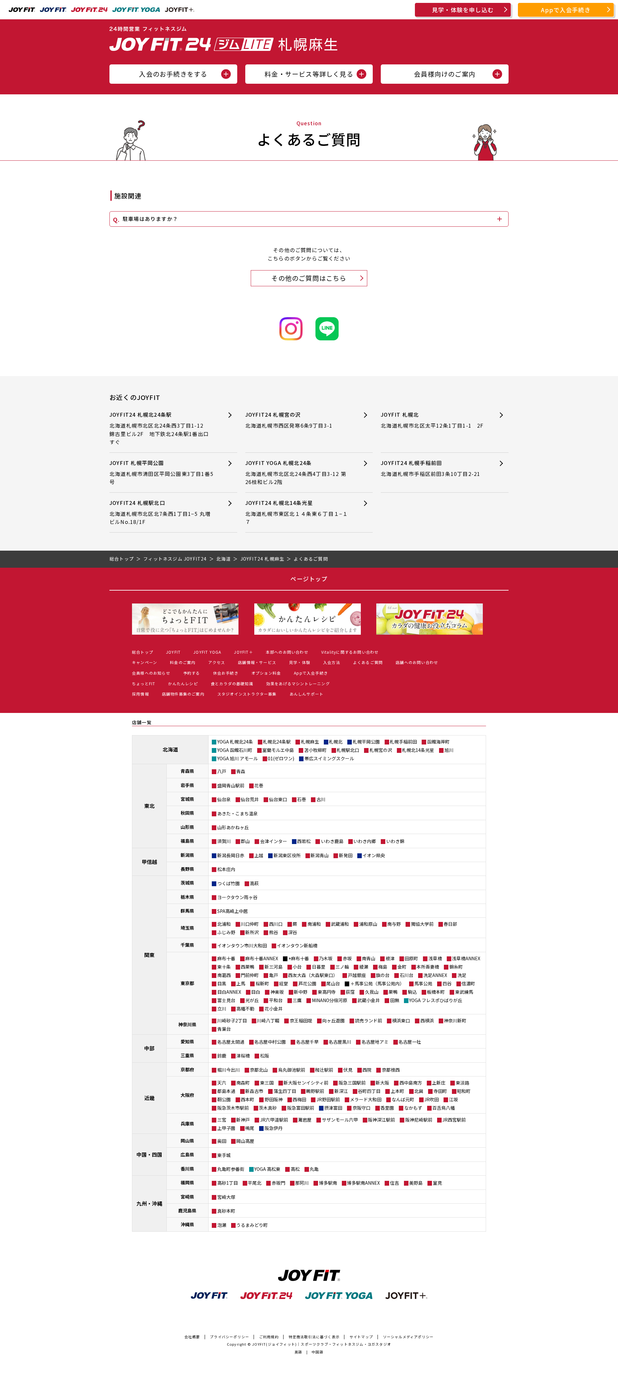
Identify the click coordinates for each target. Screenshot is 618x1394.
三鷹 (297, 1000)
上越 (258, 855)
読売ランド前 (368, 1020)
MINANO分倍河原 (329, 1000)
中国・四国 (149, 1154)
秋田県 (187, 813)
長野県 (187, 869)
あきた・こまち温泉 (237, 813)
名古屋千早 (307, 1041)
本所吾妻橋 (428, 966)
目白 (255, 992)
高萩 (254, 883)
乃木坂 (325, 958)
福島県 (187, 841)
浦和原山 (368, 924)
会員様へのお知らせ (151, 673)
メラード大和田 (365, 1099)
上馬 (240, 983)
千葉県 (187, 945)
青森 (240, 771)
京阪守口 (361, 1108)
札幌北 (335, 741)
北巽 (418, 1091)
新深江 (341, 1091)
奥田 (221, 1141)
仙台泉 (224, 799)
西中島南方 (410, 1082)
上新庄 (438, 1082)
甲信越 (149, 862)
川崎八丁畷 (268, 1020)
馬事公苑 (423, 983)
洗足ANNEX (435, 975)
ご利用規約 (269, 1336)
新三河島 (274, 966)
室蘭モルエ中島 (278, 750)
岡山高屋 (245, 1141)
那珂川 (302, 1183)
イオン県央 (373, 855)
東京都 (187, 983)
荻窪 (350, 992)
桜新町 (262, 983)
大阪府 (187, 1095)
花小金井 (274, 1008)
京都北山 (259, 1070)
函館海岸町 (438, 741)
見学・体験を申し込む (463, 9)
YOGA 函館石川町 (234, 750)
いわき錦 (395, 841)
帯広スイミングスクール (329, 758)
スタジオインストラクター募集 (247, 694)
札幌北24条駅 (277, 741)
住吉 (394, 1183)
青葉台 (224, 1029)
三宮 (221, 1119)
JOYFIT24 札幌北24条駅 (159, 428)
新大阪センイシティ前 (306, 1082)
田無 (394, 1000)
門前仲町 (250, 975)
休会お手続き (226, 673)
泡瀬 (221, 1225)
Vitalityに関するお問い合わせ (350, 652)
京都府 (187, 1069)
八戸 (221, 771)
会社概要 (192, 1336)
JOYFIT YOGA (207, 652)
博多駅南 (328, 1183)
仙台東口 (278, 799)
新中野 (300, 992)
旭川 (449, 750)
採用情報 (140, 694)
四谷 (447, 983)
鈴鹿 (221, 1055)
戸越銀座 (357, 975)
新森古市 (254, 1091)
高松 (295, 1169)
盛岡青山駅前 (230, 785)
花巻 (258, 785)
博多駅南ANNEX (363, 1183)
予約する (191, 673)
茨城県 (187, 882)
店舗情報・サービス (257, 662)
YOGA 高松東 (267, 1169)
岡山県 (187, 1140)
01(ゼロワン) (281, 758)
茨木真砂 (268, 1108)
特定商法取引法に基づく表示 (314, 1336)
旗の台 (382, 975)
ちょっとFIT (143, 683)
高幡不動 (245, 1008)
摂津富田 (333, 1108)
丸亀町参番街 (230, 1169)
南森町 (243, 1082)
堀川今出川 (228, 1070)
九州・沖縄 (149, 1203)
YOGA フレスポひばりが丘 (435, 1000)
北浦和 (224, 924)
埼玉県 (187, 928)
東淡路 (462, 1082)
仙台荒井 (250, 799)
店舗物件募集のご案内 (183, 694)
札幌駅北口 (348, 750)
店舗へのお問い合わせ (417, 662)
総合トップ (142, 652)
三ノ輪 (342, 966)
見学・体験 (299, 662)
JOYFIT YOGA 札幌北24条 (295, 472)
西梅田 (299, 1099)
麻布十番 (226, 958)
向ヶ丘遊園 (333, 1020)
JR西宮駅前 (454, 1119)
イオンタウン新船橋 (297, 945)
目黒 (221, 983)
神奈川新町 (455, 1020)
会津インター (273, 841)
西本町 (247, 1099)
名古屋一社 (409, 1041)
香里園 (387, 1108)
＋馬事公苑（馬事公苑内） (377, 983)
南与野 (394, 924)
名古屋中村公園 (270, 1041)
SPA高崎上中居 (232, 911)
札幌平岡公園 (366, 741)
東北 (149, 806)
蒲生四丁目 (285, 1091)
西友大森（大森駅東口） (313, 975)
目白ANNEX (229, 992)
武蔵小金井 (368, 1000)
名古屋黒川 (340, 1041)
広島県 (187, 1154)
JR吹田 (431, 1099)
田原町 (411, 958)
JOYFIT (173, 652)
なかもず (413, 1108)
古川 (320, 799)
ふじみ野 (226, 932)
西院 (366, 1070)
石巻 (301, 799)
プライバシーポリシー (229, 1336)
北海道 (170, 749)
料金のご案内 (182, 662)
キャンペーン (144, 662)
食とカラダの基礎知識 (232, 683)
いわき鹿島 (332, 841)
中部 (149, 1048)
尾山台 (333, 983)
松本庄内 (226, 869)
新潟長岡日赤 (230, 855)
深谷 (292, 932)
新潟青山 (320, 855)
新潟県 (187, 855)
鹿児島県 (187, 1210)
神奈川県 (187, 1024)
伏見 (347, 1070)
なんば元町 (403, 1099)
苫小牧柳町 (315, 750)
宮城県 (187, 799)
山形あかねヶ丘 (233, 827)
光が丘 (252, 1000)
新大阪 (382, 1082)
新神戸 (243, 1119)
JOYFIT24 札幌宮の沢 (289, 420)
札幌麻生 (310, 741)
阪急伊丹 (274, 1128)
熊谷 (273, 932)
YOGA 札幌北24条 (235, 741)
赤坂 (347, 958)
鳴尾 (249, 1128)
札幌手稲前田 (403, 741)
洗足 (461, 975)
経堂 (283, 983)
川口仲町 (250, 924)
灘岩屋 (305, 1119)
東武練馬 (464, 992)
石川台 (406, 975)
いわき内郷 (364, 841)
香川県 (187, 1168)
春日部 (450, 924)
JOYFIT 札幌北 (432, 420)
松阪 (264, 1055)
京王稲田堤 (301, 1020)
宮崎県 (187, 1196)
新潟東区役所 (287, 855)
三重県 (187, 1055)
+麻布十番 (298, 958)
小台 (297, 966)
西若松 (304, 841)
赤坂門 (278, 1183)
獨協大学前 (422, 924)
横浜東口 (401, 1020)
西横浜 (427, 1020)
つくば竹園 (228, 883)
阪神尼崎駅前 (418, 1119)
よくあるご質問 (368, 662)
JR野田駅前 (328, 1099)
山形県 (187, 827)
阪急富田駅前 (300, 1108)
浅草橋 (435, 958)
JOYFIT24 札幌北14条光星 (296, 512)
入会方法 (331, 662)
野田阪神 (274, 1099)
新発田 (345, 855)
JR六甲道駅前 (274, 1119)
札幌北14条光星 (418, 750)
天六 (221, 1082)
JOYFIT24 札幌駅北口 (160, 512)
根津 (390, 958)
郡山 (245, 841)
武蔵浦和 (340, 924)
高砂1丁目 (227, 1183)
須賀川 (224, 841)
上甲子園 (226, 1128)
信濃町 (468, 983)
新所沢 (252, 932)
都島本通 (226, 1091)
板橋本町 (436, 992)
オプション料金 (266, 673)
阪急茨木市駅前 (233, 1108)
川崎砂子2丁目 (232, 1020)
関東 (149, 955)
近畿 (149, 1098)
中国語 (317, 1351)
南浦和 (314, 924)
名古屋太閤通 (230, 1041)
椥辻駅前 (324, 1070)
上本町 (397, 1091)
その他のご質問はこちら (308, 278)
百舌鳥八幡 (443, 1108)
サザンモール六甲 (340, 1119)
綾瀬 (363, 966)
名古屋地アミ (375, 1041)
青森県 (187, 771)
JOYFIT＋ (243, 652)
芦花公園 (307, 983)
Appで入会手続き (566, 9)
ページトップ (308, 578)
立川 (221, 1008)
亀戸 (273, 975)
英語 (298, 1351)
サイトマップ (361, 1336)
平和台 (276, 1000)
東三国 (267, 1082)
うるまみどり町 (252, 1225)
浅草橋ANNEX (466, 958)
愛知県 (187, 1041)
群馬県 (187, 910)
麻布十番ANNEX (261, 958)
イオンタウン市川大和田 (242, 945)
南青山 (368, 958)
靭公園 (224, 1099)
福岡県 (187, 1182)
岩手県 (187, 785)
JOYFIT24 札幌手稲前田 (430, 468)
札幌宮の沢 (381, 750)
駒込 (412, 992)
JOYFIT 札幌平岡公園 (161, 472)
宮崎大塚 (226, 1197)
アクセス (216, 662)
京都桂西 (391, 1070)
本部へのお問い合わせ (287, 652)
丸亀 (314, 1169)
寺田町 (440, 1091)
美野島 (416, 1183)
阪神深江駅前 (381, 1119)
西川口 (276, 924)
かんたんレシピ (183, 683)
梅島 (382, 966)
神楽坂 (277, 992)
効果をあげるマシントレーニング (298, 683)
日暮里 (318, 966)
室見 (437, 1183)
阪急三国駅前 (352, 1082)
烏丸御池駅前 (291, 1070)
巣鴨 (393, 992)
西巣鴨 (247, 966)
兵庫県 (187, 1123)
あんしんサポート (307, 694)
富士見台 (226, 1000)
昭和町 (464, 1091)
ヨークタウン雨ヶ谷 (237, 897)
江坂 (453, 1099)
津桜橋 (243, 1055)
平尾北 (254, 1183)
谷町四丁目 (369, 1091)
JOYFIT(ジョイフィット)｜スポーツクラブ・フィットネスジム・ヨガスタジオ (321, 1344)
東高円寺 (327, 992)
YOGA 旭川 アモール (237, 758)
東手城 (224, 1155)
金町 (402, 966)
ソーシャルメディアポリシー (408, 1336)
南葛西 (224, 975)
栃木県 (187, 897)
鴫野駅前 (315, 1091)
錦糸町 (456, 966)
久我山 (372, 992)
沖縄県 (187, 1224)
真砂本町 (226, 1211)
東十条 (224, 966)
